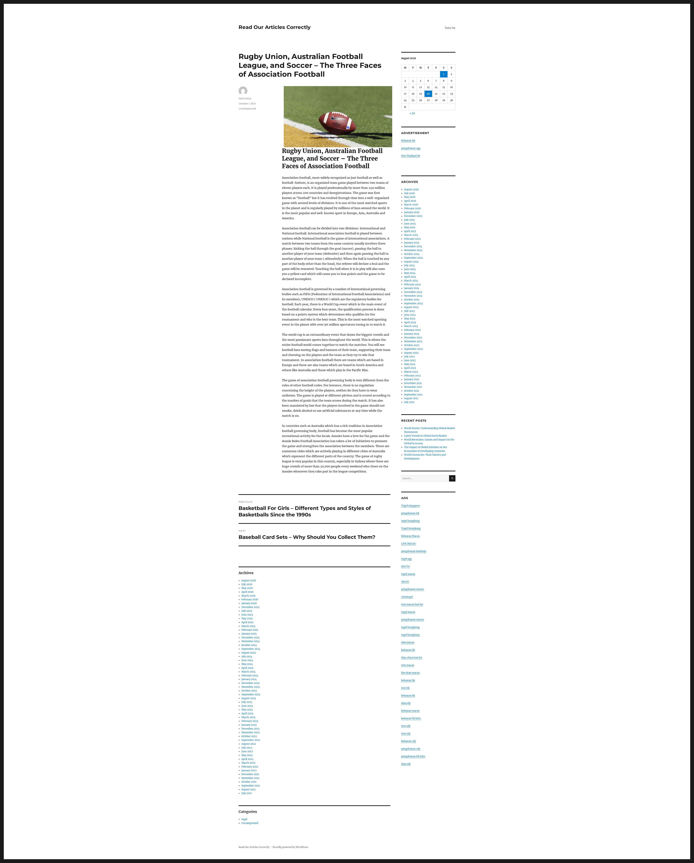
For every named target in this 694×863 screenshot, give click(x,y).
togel (244, 819)
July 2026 (246, 584)
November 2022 (250, 732)
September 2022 (250, 740)
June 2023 (247, 705)
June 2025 (247, 614)
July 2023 (246, 702)
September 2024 (250, 648)
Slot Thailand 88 (410, 155)
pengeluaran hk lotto (413, 756)
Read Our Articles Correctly (275, 27)
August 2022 (248, 743)
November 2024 (250, 641)
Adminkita (245, 98)
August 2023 (248, 698)
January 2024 (249, 679)
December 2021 (250, 774)
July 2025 (246, 610)
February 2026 (249, 599)
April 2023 (247, 713)
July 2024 (246, 656)
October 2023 (249, 690)
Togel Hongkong (411, 528)
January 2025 (249, 633)
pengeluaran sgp (410, 148)
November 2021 (250, 778)
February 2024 (249, 675)
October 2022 (249, 736)
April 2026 (247, 591)
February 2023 (249, 721)
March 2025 (248, 626)
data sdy (406, 764)
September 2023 (250, 694)
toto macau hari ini (412, 604)
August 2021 (248, 789)
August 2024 (248, 652)
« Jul (412, 113)
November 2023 (250, 686)
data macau (407, 642)
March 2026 (248, 595)
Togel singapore (410, 505)
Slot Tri (405, 566)
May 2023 (246, 709)
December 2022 (250, 728)
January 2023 (248, 724)
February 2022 (249, 766)
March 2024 (248, 671)
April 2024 (247, 667)
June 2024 (247, 660)
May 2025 (247, 618)
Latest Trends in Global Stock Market (425, 435)
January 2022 (249, 770)
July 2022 (246, 747)
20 (428, 93)
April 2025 (247, 622)
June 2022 (247, 751)
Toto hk (450, 28)
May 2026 (247, 588)
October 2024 (249, 645)
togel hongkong (410, 520)
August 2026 (248, 580)
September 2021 (250, 785)
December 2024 (250, 637)
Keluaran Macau (410, 536)
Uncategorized (247, 108)
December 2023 (250, 683)
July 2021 (246, 793)
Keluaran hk (408, 140)
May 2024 (247, 664)
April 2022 (247, 759)
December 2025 (250, 607)
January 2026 (249, 603)
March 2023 (248, 717)
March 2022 (248, 762)
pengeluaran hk (410, 513)
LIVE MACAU (408, 543)
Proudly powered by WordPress (290, 847)
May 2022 (247, 755)
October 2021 (248, 781)
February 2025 (249, 629)
